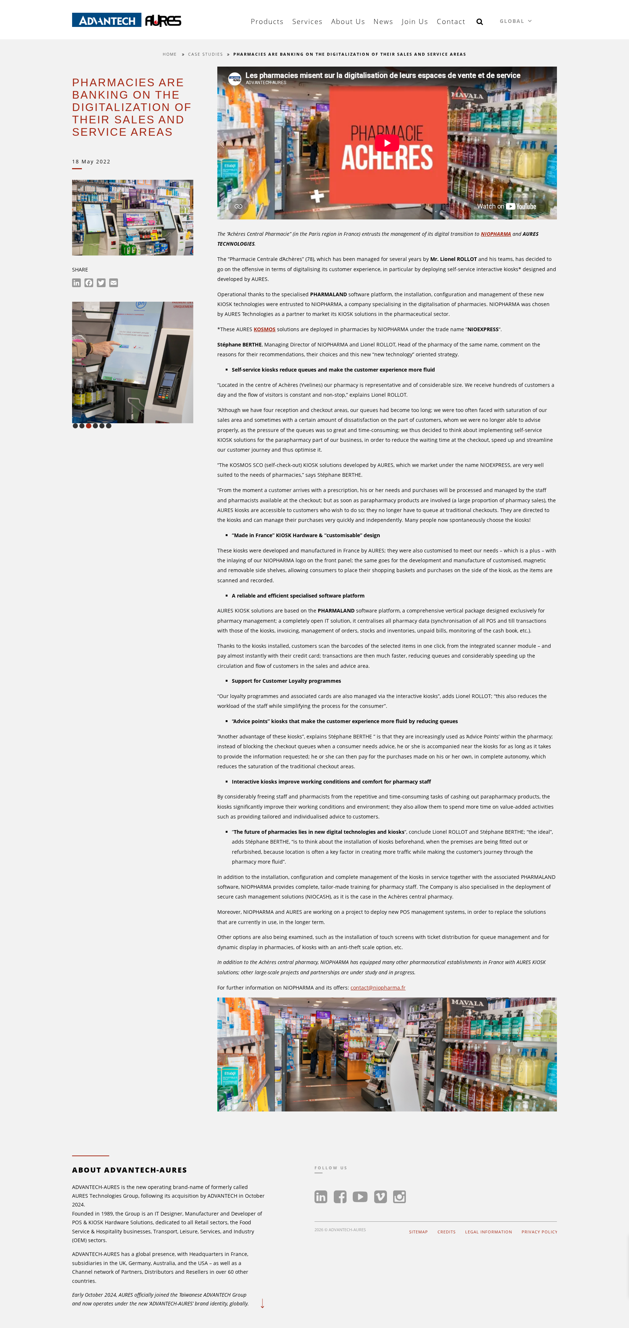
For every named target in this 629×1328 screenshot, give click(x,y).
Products (267, 21)
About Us (348, 21)
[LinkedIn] (76, 283)
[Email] (113, 283)
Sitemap (418, 1231)
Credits (447, 1231)
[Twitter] (101, 283)
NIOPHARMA (496, 233)
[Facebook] (88, 283)
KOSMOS (265, 329)
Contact (451, 21)
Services (307, 21)
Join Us (415, 21)
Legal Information (488, 1231)
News (383, 21)
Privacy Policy (540, 1231)
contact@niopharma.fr (378, 987)
